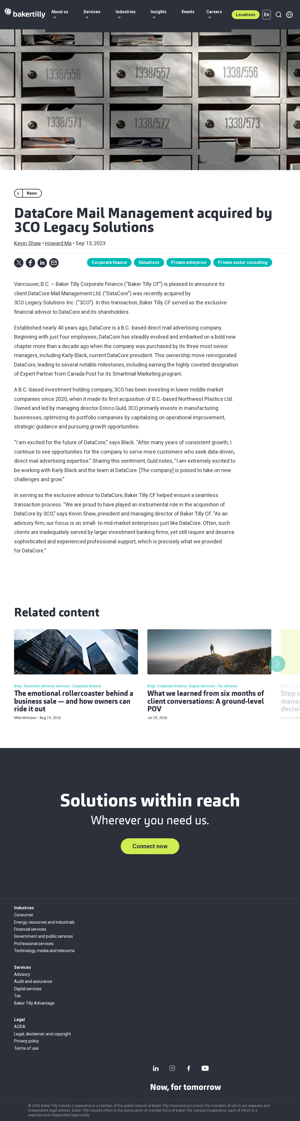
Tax (17, 995)
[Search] (278, 14)
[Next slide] (277, 664)
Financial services (30, 929)
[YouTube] (205, 1068)
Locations (245, 14)
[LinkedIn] (156, 1068)
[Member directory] (289, 14)
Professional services (34, 943)
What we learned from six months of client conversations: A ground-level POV (205, 702)
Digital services (28, 988)
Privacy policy (26, 1041)
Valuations (149, 262)
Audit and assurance (33, 981)
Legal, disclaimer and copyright (42, 1034)
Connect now (150, 846)
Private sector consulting (242, 262)
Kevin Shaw (27, 243)
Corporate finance (109, 262)
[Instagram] (172, 1068)
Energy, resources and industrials (44, 922)
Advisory (22, 974)
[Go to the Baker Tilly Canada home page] (25, 14)
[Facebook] (189, 1068)
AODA (19, 1026)
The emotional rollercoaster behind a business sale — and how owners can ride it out (73, 702)
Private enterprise (188, 262)
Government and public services (43, 936)
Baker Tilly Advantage (34, 1003)
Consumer (23, 915)
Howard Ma (58, 243)
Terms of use (26, 1048)
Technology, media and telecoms (44, 950)
